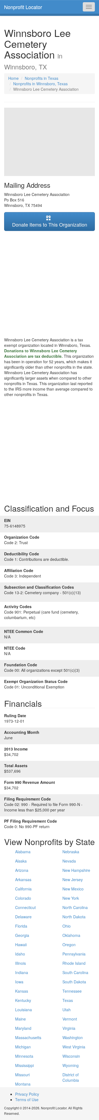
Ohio (66, 926)
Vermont (69, 1019)
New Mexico (73, 889)
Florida (21, 926)
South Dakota (74, 981)
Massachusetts (28, 1037)
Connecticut (25, 907)
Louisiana (23, 1009)
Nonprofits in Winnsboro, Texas (40, 83)
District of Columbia (70, 1077)
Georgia (22, 935)
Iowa (19, 981)
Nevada (69, 861)
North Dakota (74, 916)
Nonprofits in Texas (41, 78)
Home (13, 78)
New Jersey (72, 879)
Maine (20, 1019)
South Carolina (75, 972)
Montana (23, 1084)
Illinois (20, 963)
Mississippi (24, 1065)
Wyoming (70, 1065)
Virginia (68, 1028)
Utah (66, 1009)
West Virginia (73, 1046)
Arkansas (23, 879)
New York (70, 898)
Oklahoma (71, 935)
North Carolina (75, 907)
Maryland (23, 1028)
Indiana (21, 972)
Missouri (22, 1074)
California (23, 889)
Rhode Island (74, 963)
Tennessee (72, 991)
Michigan (23, 1046)
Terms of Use (26, 1099)
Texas (67, 1000)
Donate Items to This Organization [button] (49, 224)
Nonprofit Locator (23, 6)
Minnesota (24, 1056)
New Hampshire (76, 870)
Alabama (23, 851)
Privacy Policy (27, 1094)
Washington (72, 1037)
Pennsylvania (74, 954)
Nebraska (70, 851)
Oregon (69, 944)
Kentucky (23, 1000)
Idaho (20, 954)
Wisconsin (71, 1056)
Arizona (21, 870)
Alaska (21, 861)
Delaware (23, 916)
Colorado (23, 898)
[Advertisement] (49, 284)
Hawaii (21, 944)
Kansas (21, 991)
